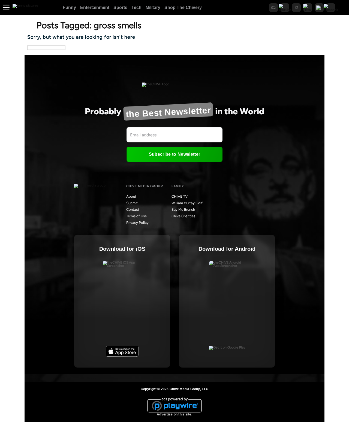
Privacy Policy (137, 223)
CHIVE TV (180, 196)
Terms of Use (136, 216)
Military (153, 7)
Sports (120, 7)
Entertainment (94, 7)
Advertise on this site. (174, 414)
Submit (132, 203)
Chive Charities (183, 216)
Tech (136, 7)
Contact (132, 209)
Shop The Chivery (183, 7)
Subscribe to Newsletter (174, 154)
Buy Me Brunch (183, 209)
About (131, 196)
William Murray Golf (187, 203)
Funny (69, 7)
